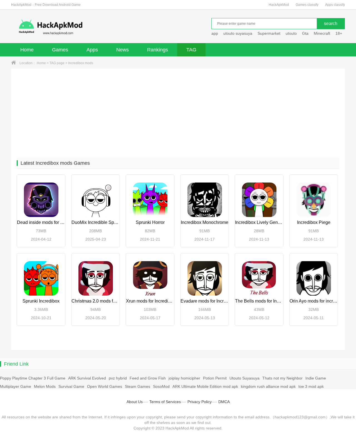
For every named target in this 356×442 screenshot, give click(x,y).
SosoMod (161, 386)
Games (60, 50)
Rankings (157, 50)
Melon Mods (45, 386)
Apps (92, 50)
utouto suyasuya (237, 33)
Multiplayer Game (15, 386)
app (214, 33)
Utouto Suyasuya (244, 378)
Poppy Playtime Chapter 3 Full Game (32, 378)
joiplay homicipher (184, 378)
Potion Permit (215, 378)
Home (27, 50)
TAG (191, 50)
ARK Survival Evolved (87, 378)
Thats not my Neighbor (282, 378)
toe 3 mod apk (311, 386)
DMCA (224, 401)
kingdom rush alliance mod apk (268, 386)
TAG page (57, 63)
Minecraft (322, 33)
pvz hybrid (118, 378)
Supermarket (269, 33)
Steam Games (137, 386)
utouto (291, 33)
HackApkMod (279, 5)
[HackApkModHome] (90, 27)
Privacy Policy (199, 401)
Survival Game (71, 386)
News (122, 50)
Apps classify (335, 5)
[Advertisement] (178, 110)
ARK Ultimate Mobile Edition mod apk (205, 386)
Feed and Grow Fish (148, 378)
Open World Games (104, 386)
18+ (338, 33)
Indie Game (315, 378)
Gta (305, 33)
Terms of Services (165, 401)
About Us (135, 401)
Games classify (307, 5)
